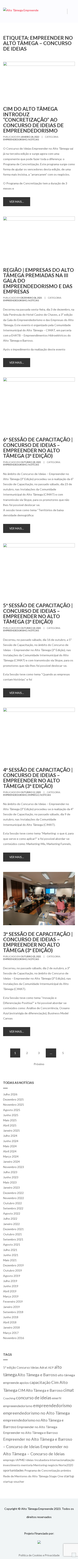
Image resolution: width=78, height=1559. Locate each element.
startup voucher (13, 1481)
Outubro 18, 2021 (31, 628)
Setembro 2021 (13, 1239)
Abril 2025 (9, 1125)
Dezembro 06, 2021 (31, 297)
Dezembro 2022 (13, 1193)
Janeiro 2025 (11, 1130)
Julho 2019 (10, 1281)
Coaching (9, 1398)
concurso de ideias (33, 1397)
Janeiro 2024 (11, 1161)
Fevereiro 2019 (13, 1301)
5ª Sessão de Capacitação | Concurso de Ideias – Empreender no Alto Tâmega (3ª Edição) (38, 613)
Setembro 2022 (13, 1208)
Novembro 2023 (13, 1167)
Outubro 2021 (12, 1234)
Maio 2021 (10, 1260)
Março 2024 (11, 1156)
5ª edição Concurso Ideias (21, 1367)
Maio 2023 (10, 1182)
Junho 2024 (10, 1141)
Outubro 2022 (12, 1203)
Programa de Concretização (42, 1470)
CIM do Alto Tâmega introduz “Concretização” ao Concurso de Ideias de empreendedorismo (33, 120)
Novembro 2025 (13, 1104)
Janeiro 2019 (11, 1307)
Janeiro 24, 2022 (30, 136)
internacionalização (62, 1460)
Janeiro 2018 (11, 1327)
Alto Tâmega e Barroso (37, 1375)
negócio (53, 1465)
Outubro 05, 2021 (31, 956)
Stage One (56, 1476)
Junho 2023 (10, 1177)
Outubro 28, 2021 (31, 462)
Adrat (43, 1367)
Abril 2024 (9, 1151)
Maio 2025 (10, 1120)
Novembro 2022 (13, 1198)
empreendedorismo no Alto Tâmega (36, 1412)
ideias (30, 1460)
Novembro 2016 (13, 1338)
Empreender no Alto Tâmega (37, 1427)
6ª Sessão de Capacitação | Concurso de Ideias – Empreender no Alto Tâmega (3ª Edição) (38, 447)
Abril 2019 (9, 1291)
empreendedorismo (15, 139)
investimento (11, 1465)
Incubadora (41, 1460)
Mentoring (40, 1465)
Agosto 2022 (11, 1213)
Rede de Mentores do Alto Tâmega (25, 1476)
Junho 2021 (10, 1255)
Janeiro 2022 (11, 1224)
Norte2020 (66, 1465)
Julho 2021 (10, 1250)
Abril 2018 (9, 1322)
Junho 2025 (10, 1115)
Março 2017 (11, 1332)
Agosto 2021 (11, 1244)
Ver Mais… (16, 201)
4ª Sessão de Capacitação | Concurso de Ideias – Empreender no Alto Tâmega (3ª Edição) (38, 778)
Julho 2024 (10, 1135)
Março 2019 (11, 1296)
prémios (66, 1470)
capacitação (40, 1382)
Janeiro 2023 (11, 1187)
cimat (68, 1390)
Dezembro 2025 (13, 1099)
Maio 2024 (10, 1146)
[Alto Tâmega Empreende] (20, 10)
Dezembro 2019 (13, 1265)
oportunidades (13, 1470)
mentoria (27, 1465)
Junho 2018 (10, 1317)
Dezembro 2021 (13, 1229)
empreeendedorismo (17, 1406)
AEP (51, 1367)
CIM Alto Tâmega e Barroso (40, 1390)
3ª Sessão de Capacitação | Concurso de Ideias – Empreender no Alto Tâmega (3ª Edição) (38, 942)
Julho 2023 (10, 1172)
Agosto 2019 (11, 1275)
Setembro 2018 (13, 1312)
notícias (33, 139)
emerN (56, 1398)
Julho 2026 (10, 1094)
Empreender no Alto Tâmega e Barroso (30, 1433)
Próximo (39, 1064)
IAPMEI (20, 1460)
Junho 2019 (10, 1286)
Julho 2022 (10, 1218)
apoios (24, 1382)
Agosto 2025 (11, 1110)
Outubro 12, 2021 (31, 792)
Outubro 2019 (12, 1270)
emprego (33, 794)
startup (69, 1476)
